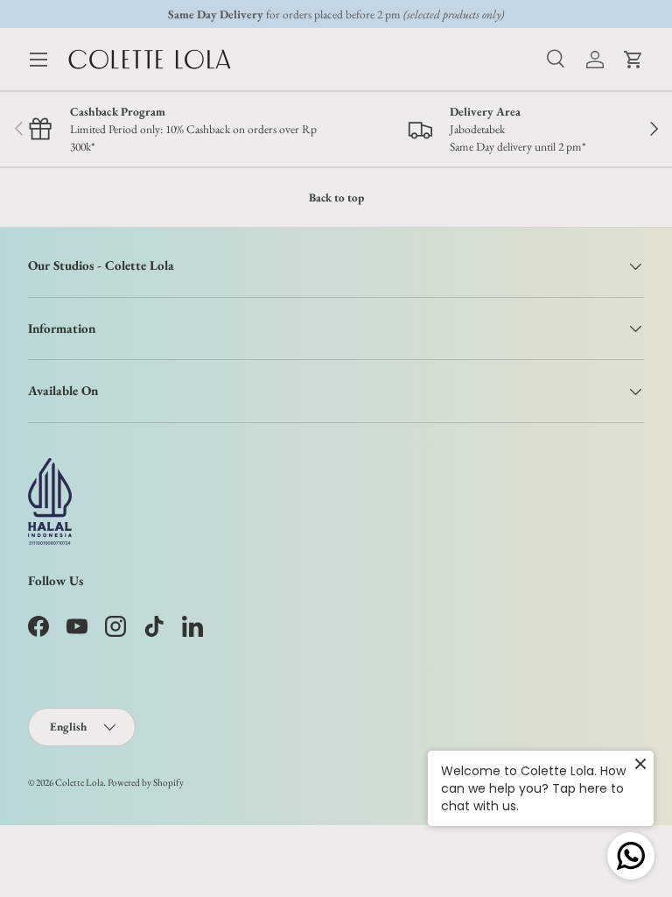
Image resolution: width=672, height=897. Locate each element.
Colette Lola (79, 782)
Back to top (336, 197)
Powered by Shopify (146, 782)
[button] (633, 59)
